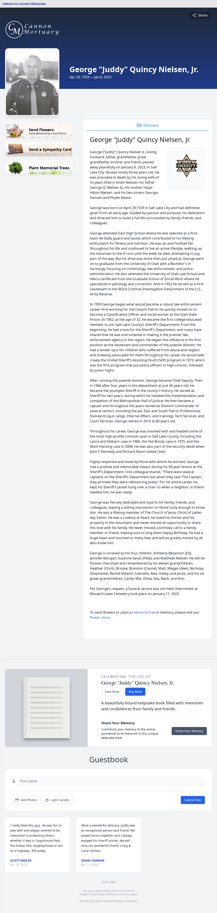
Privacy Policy (96, 894)
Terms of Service (120, 894)
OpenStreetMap (113, 901)
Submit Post (192, 800)
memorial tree (143, 612)
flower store (100, 617)
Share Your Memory (189, 731)
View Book (112, 692)
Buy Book (135, 692)
